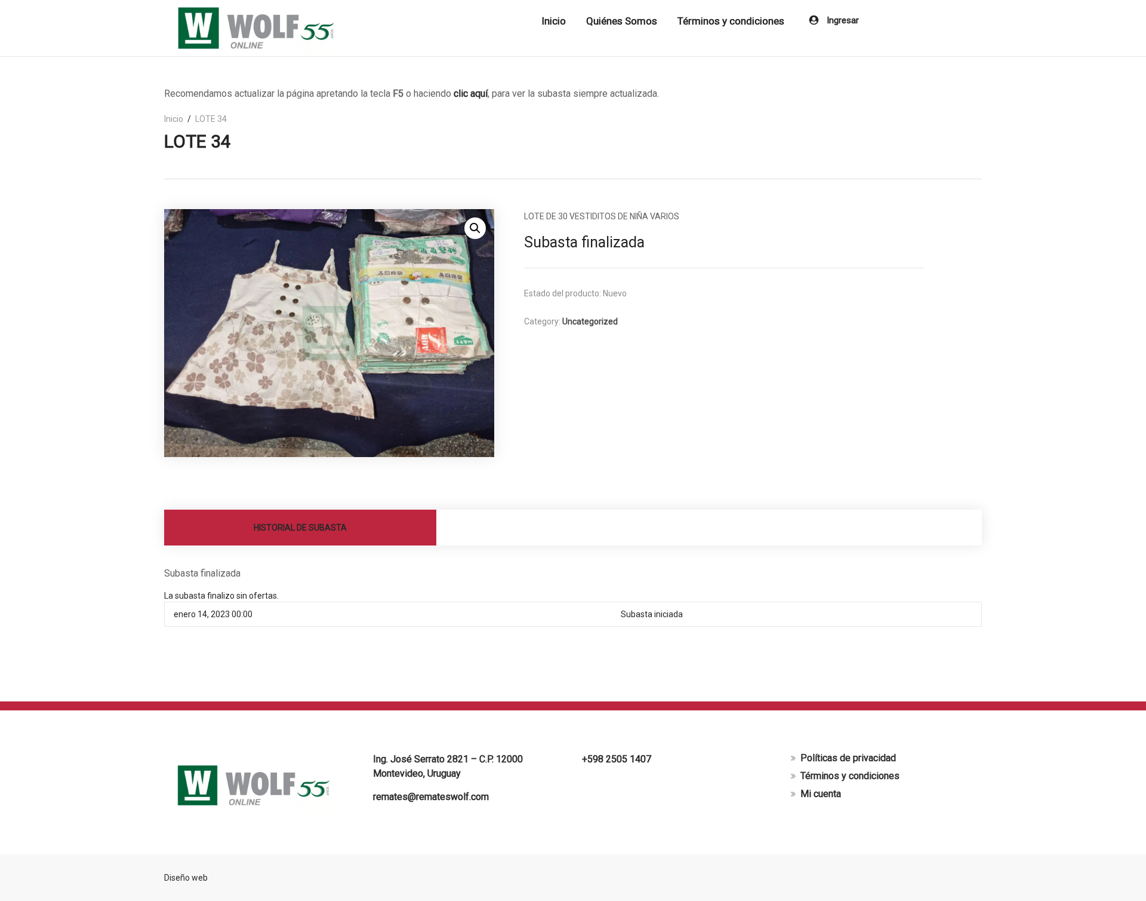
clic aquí (471, 93)
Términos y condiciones (730, 21)
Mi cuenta (820, 793)
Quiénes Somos (621, 21)
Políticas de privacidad (848, 758)
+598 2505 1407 (616, 759)
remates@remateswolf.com (431, 796)
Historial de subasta (300, 527)
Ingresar (841, 20)
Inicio (553, 21)
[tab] (300, 527)
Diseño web (186, 877)
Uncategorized (590, 321)
